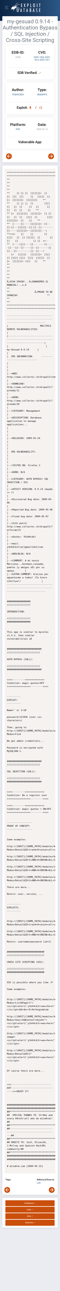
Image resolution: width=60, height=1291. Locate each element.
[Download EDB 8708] (31, 108)
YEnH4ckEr (18, 94)
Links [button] (29, 1210)
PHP (18, 129)
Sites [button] (29, 1216)
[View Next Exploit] (51, 156)
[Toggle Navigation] (7, 7)
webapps (42, 94)
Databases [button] (29, 1203)
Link (39, 1183)
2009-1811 (45, 60)
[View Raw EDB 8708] (41, 108)
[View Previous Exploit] (9, 156)
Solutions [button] (29, 1223)
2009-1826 (39, 57)
